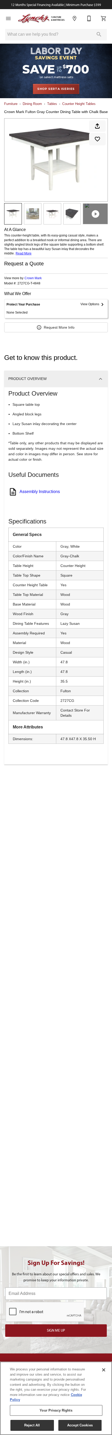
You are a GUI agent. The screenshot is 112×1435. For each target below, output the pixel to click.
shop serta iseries (56, 89)
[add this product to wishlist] (97, 139)
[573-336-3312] (89, 18)
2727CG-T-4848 (28, 283)
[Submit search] (99, 34)
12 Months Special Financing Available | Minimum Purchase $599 (56, 5)
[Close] (103, 1370)
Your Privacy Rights (56, 1410)
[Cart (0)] (103, 18)
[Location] (74, 18)
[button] (8, 18)
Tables (52, 104)
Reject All (32, 1425)
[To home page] (41, 18)
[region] (56, 1398)
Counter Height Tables (79, 104)
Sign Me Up (56, 1330)
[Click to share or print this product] (97, 126)
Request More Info (59, 327)
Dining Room (32, 104)
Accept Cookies (80, 1425)
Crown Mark (33, 278)
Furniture (10, 104)
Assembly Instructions (40, 491)
